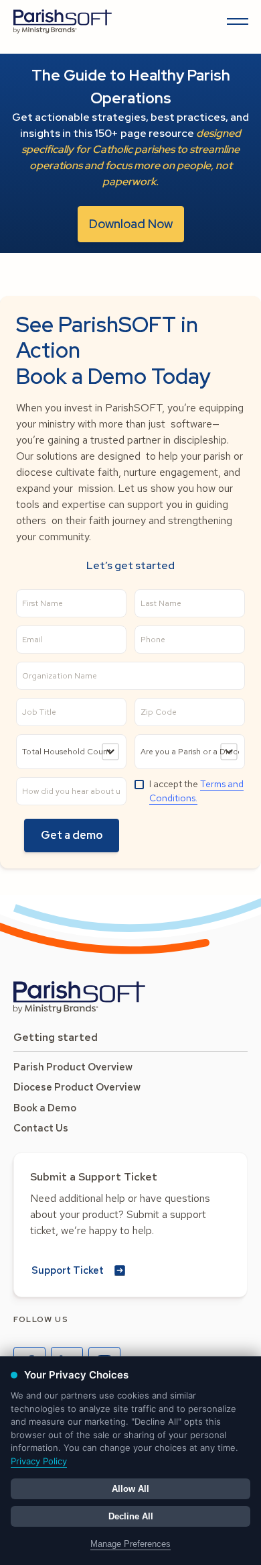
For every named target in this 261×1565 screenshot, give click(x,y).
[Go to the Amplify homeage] (62, 21)
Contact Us (40, 1128)
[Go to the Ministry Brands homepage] (79, 997)
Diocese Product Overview (77, 1087)
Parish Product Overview (73, 1067)
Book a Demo (44, 1108)
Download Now (131, 223)
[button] (235, 21)
